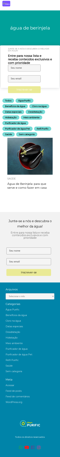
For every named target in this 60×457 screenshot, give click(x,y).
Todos (8, 100)
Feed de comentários (18, 396)
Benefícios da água (15, 106)
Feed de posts (14, 390)
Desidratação (35, 112)
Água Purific (24, 100)
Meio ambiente (32, 117)
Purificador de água (15, 123)
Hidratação (11, 117)
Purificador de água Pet (17, 128)
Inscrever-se (24, 89)
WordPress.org (14, 402)
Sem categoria (27, 134)
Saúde (8, 134)
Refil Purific (42, 128)
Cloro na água (39, 106)
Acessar (10, 385)
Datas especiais (13, 112)
